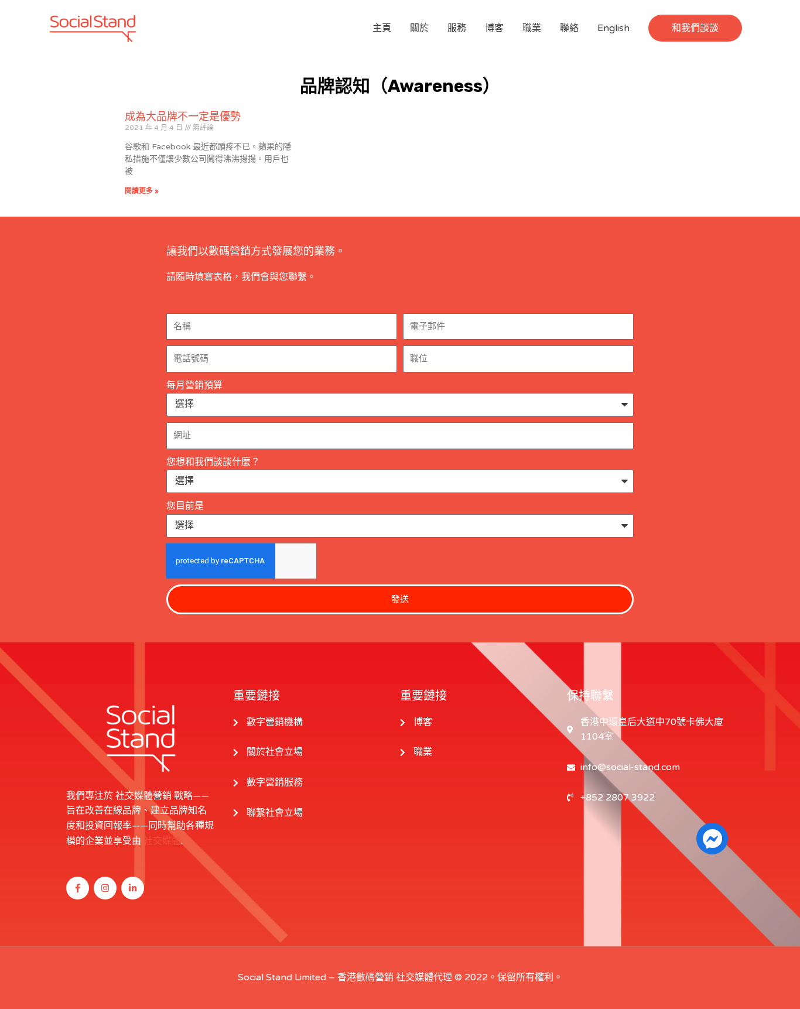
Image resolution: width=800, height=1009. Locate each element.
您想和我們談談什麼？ (213, 462)
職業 (531, 28)
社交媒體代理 (424, 977)
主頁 (381, 28)
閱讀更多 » (142, 191)
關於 (419, 28)
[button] (695, 28)
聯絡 (569, 28)
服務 (456, 28)
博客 (494, 28)
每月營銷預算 (194, 385)
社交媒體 (162, 841)
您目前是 (185, 506)
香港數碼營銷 (365, 977)
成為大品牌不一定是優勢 (183, 116)
